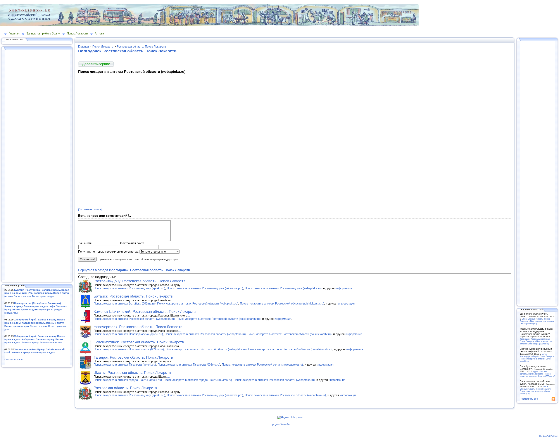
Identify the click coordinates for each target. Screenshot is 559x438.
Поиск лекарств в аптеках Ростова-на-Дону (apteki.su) (129, 288)
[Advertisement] (37, 165)
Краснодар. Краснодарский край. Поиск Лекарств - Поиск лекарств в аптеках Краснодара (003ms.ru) (536, 341)
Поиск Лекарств (77, 33)
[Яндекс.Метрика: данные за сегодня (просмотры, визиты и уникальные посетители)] (289, 417)
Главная (14, 33)
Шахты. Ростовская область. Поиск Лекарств (132, 373)
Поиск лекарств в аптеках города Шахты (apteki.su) (128, 380)
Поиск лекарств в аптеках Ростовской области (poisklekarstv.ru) (282, 303)
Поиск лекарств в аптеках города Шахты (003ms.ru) (198, 380)
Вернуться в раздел (134, 270)
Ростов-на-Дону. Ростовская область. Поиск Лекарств (139, 281)
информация (343, 288)
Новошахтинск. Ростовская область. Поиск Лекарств (139, 342)
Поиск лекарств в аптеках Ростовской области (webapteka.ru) (197, 303)
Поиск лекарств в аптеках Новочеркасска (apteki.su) (128, 334)
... (181, 285)
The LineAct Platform (548, 436)
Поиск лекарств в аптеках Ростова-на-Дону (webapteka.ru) (283, 288)
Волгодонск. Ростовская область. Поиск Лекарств (127, 51)
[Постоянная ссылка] (90, 209)
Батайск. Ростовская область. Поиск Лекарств (133, 296)
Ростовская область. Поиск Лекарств (141, 46)
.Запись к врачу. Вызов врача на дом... (36, 293)
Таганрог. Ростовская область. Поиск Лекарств (133, 357)
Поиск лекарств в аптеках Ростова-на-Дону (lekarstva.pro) (205, 288)
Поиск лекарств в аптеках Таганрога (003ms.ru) (189, 364)
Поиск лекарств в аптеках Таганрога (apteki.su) (125, 364)
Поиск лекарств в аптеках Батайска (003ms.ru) (124, 303)
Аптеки (99, 33)
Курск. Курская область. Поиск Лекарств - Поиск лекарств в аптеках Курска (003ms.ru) (537, 373)
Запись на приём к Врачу (43, 33)
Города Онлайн (279, 424)
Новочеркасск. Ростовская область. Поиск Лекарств (138, 327)
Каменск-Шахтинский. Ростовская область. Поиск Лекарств (145, 312)
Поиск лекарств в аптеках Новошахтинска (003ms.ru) (129, 349)
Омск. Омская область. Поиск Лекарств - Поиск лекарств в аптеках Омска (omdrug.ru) (537, 321)
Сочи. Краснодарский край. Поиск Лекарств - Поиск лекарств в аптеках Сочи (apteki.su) (537, 357)
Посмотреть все (13, 359)
